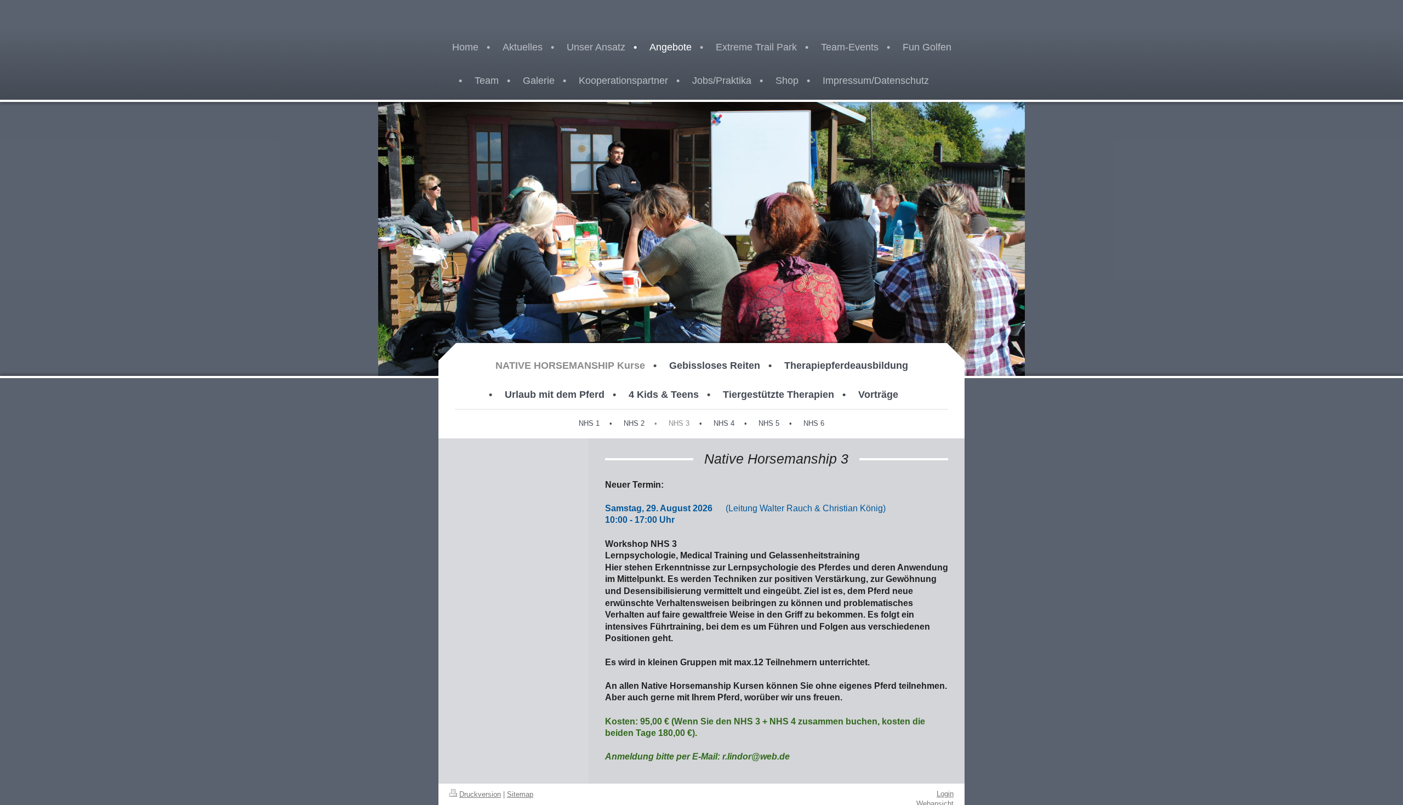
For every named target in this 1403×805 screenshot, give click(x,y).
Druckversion (480, 794)
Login (945, 794)
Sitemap (520, 794)
